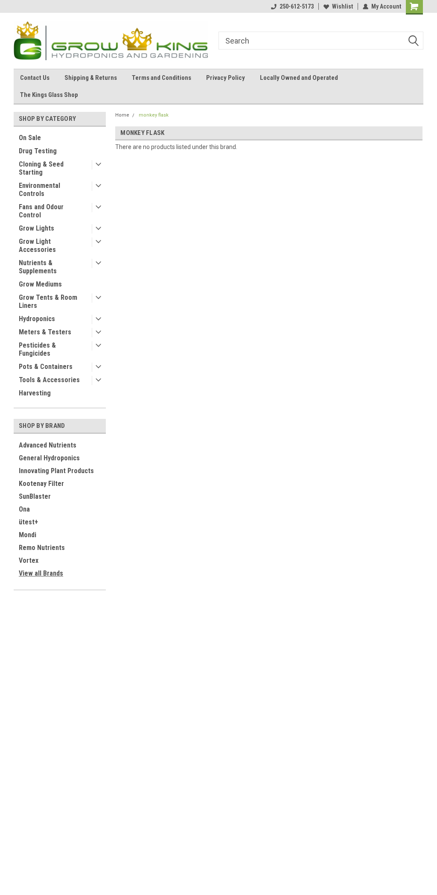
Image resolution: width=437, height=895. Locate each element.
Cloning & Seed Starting (41, 168)
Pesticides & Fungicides (37, 349)
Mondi (27, 535)
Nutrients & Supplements (38, 267)
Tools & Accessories (49, 380)
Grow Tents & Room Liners (48, 301)
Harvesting (35, 393)
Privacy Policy (225, 78)
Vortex (28, 560)
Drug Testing (38, 151)
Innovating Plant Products (56, 471)
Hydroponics (37, 319)
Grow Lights (36, 228)
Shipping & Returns (90, 78)
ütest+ (28, 522)
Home (122, 115)
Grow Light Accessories (37, 245)
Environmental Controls (39, 189)
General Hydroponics (49, 458)
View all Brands (41, 573)
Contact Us (35, 78)
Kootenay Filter (41, 484)
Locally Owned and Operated (299, 78)
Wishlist (342, 6)
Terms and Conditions (161, 78)
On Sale (30, 138)
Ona (24, 509)
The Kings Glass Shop (49, 95)
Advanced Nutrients (47, 445)
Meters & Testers (45, 332)
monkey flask (154, 115)
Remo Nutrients (42, 548)
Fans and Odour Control (41, 211)
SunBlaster (35, 496)
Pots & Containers (46, 367)
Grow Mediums (40, 284)
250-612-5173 (297, 6)
